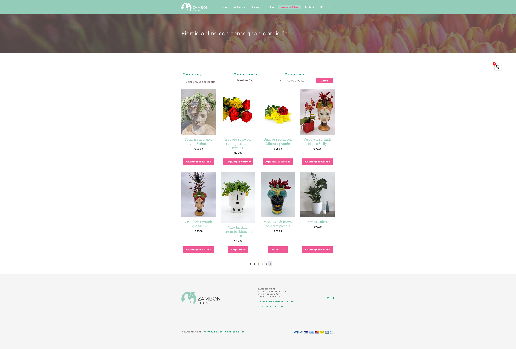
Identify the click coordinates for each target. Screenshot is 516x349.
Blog (271, 7)
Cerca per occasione (246, 74)
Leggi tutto (238, 249)
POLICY (218, 332)
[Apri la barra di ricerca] (330, 7)
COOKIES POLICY (235, 332)
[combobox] (207, 80)
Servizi (255, 7)
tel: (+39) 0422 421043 (271, 307)
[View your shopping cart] (321, 7)
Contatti (309, 7)
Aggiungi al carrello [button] (198, 161)
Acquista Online (289, 7)
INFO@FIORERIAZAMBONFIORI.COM (276, 302)
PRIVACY (209, 332)
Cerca (324, 80)
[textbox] (207, 82)
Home (224, 7)
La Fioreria (240, 7)
